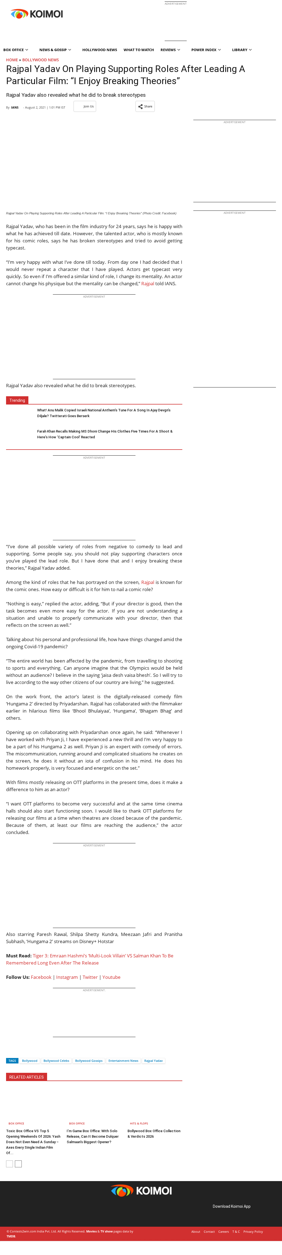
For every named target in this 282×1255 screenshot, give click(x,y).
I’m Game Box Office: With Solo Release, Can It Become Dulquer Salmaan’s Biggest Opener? (93, 1136)
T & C (236, 1231)
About (195, 1231)
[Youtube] (45, 1212)
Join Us (89, 106)
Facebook (41, 977)
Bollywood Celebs (56, 1061)
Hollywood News (99, 49)
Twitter (90, 977)
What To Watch (139, 49)
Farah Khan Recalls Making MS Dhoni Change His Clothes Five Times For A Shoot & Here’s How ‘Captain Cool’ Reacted (105, 434)
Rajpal (147, 283)
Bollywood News (40, 59)
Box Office (16, 1123)
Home (12, 59)
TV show (107, 1231)
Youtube (111, 977)
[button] (145, 106)
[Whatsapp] (29, 1051)
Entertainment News (123, 1061)
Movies (91, 1231)
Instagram (67, 977)
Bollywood (29, 1061)
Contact (209, 1231)
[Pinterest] (30, 1212)
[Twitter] (19, 1051)
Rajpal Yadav (153, 1061)
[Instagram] (22, 1212)
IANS (14, 107)
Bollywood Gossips (88, 1061)
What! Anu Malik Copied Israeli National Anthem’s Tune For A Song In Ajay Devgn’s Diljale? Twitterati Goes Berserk (103, 413)
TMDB (11, 1236)
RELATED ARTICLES (26, 1077)
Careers (223, 1231)
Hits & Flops (139, 1123)
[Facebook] (10, 1051)
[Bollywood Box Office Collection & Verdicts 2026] (155, 1107)
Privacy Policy (253, 1231)
